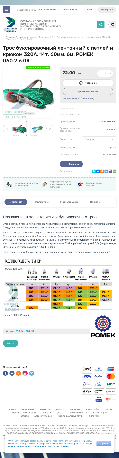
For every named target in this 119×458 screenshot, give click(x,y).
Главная (11, 409)
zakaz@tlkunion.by (26, 10)
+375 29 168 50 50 (46, 9)
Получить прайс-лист (24, 413)
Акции (108, 409)
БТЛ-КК (30, 331)
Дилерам (94, 416)
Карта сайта (93, 409)
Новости (46, 413)
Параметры (41, 202)
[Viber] (110, 171)
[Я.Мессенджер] (94, 171)
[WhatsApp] (114, 171)
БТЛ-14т (20, 331)
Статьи (60, 413)
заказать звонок (71, 9)
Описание (16, 202)
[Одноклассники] (102, 171)
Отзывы (24, 416)
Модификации (69, 202)
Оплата (60, 409)
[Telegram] (106, 171)
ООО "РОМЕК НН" (107, 121)
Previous (6, 128)
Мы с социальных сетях (70, 416)
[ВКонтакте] (98, 171)
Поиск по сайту (78, 413)
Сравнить (74, 164)
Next (50, 128)
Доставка (75, 409)
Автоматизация (43, 416)
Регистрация (106, 10)
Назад (10, 343)
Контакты (45, 409)
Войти (90, 10)
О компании (27, 409)
